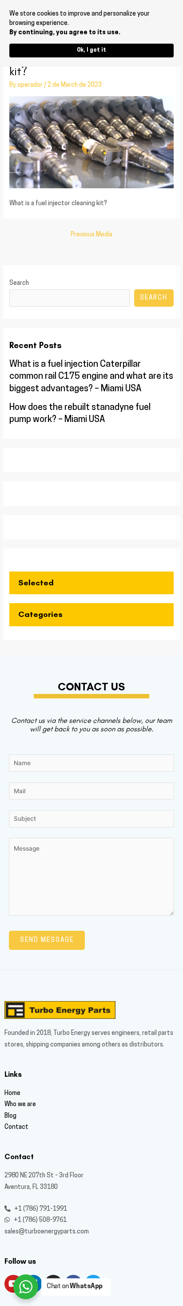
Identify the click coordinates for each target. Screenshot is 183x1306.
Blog (10, 1116)
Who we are (20, 1104)
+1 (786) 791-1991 (40, 1209)
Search (19, 283)
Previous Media (91, 235)
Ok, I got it (91, 50)
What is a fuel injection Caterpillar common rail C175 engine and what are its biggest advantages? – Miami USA (91, 376)
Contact (16, 1127)
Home (12, 1093)
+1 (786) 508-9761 (39, 1220)
